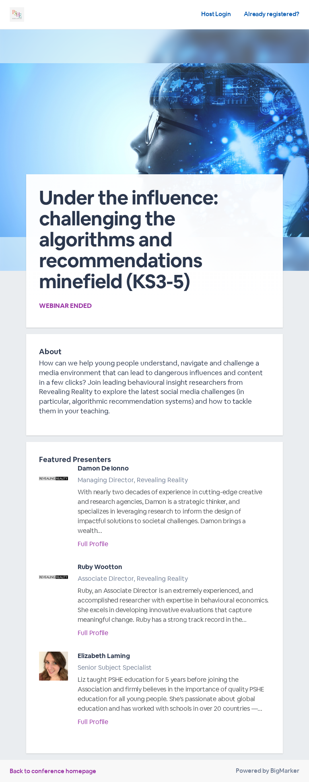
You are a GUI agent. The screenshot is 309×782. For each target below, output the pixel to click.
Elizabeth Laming (104, 656)
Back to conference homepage (53, 771)
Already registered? (271, 14)
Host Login (216, 14)
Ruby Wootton (100, 567)
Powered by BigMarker (267, 770)
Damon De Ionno (103, 468)
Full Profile (93, 544)
